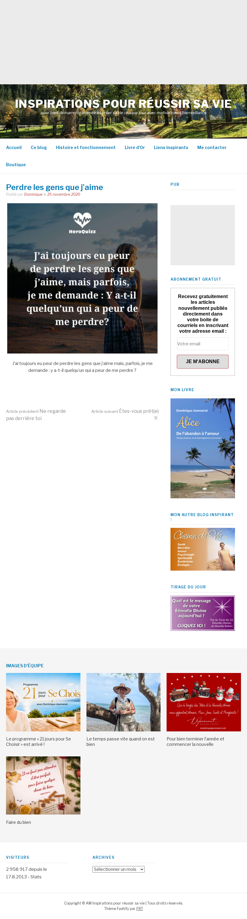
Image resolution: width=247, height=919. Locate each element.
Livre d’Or (135, 147)
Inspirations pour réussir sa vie (123, 104)
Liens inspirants (171, 147)
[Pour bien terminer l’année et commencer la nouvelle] (204, 730)
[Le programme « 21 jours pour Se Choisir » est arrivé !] (43, 730)
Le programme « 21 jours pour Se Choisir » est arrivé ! (38, 741)
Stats (36, 877)
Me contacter (212, 147)
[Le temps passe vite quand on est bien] (123, 730)
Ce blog (39, 147)
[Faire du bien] (43, 813)
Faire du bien (18, 822)
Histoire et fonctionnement (86, 147)
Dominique (33, 194)
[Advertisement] (123, 42)
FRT (139, 908)
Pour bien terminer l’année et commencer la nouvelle (195, 741)
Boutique (16, 164)
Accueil (14, 147)
